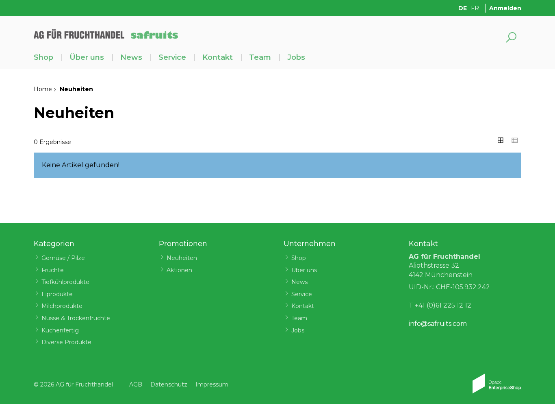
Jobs (296, 57)
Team (260, 57)
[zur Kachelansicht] (500, 140)
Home (43, 89)
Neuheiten (182, 258)
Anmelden (505, 8)
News (131, 57)
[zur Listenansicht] (514, 140)
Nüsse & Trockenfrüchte (75, 318)
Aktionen (179, 270)
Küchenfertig (60, 330)
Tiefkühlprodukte (65, 282)
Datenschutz (168, 384)
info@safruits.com (438, 324)
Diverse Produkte (66, 342)
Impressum (211, 384)
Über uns (86, 57)
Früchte (52, 270)
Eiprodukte (57, 294)
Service (172, 57)
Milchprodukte (61, 306)
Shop (43, 57)
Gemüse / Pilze (63, 258)
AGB (135, 384)
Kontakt (217, 57)
